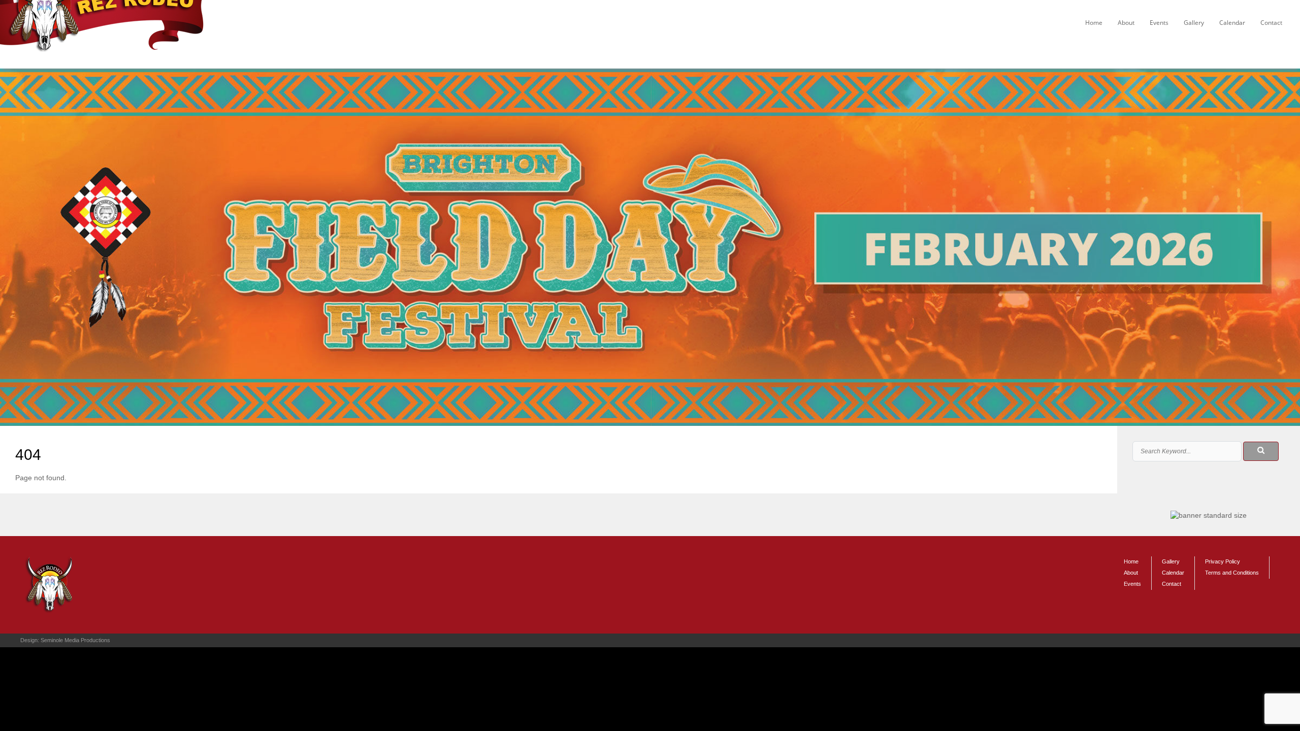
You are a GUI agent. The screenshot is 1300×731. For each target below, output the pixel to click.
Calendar (1232, 22)
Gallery (1194, 22)
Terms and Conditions (1232, 573)
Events (1159, 22)
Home (1093, 22)
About (1126, 22)
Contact (1271, 22)
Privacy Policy (1222, 561)
